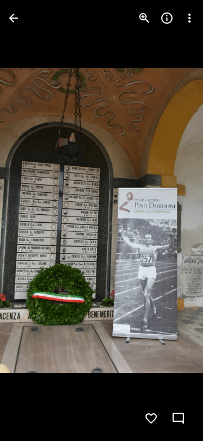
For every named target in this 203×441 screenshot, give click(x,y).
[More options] (189, 18)
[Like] (151, 418)
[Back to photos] (13, 18)
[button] (31, 220)
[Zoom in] (144, 18)
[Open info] (167, 18)
